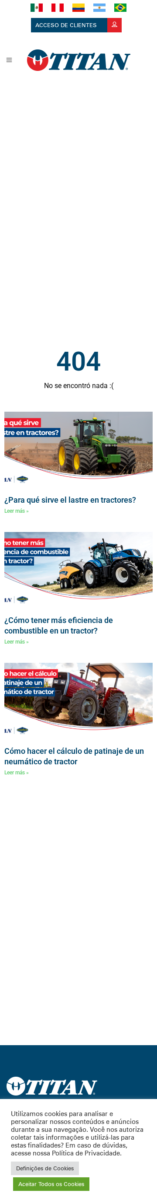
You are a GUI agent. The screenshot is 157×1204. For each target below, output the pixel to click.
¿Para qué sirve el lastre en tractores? (70, 499)
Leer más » (16, 511)
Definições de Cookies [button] (45, 1168)
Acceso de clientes (67, 24)
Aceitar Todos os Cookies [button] (51, 1183)
